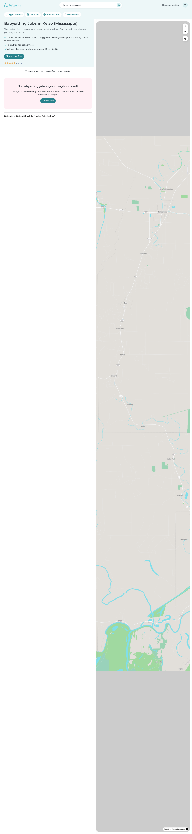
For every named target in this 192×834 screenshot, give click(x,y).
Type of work (15, 14)
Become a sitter (170, 5)
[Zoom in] (185, 26)
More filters (73, 14)
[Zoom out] (185, 31)
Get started (48, 100)
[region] (143, 426)
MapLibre (167, 829)
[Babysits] (12, 5)
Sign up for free (14, 56)
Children (34, 14)
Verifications (53, 14)
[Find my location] (185, 38)
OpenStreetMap (179, 829)
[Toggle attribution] (187, 829)
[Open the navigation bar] (185, 5)
